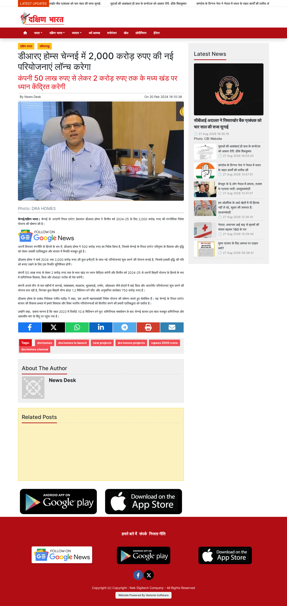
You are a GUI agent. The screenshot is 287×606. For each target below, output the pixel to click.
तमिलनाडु (45, 46)
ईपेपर (157, 33)
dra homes (44, 343)
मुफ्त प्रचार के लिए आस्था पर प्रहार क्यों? (238, 245)
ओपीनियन (140, 33)
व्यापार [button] (75, 33)
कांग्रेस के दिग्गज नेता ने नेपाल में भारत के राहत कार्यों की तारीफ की (218, 3)
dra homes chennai (34, 349)
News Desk (32, 97)
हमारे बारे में (129, 533)
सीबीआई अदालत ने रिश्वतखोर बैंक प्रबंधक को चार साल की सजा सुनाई (227, 123)
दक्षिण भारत (26, 46)
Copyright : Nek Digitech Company (138, 588)
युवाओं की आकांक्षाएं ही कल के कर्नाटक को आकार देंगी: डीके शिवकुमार (133, 3)
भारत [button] (37, 33)
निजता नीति (157, 533)
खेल (126, 33)
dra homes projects (131, 343)
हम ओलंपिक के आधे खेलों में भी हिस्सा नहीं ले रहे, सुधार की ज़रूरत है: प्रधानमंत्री (238, 207)
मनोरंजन (112, 33)
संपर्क (143, 533)
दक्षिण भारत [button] (56, 33)
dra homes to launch (72, 343)
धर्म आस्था (94, 33)
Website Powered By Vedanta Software (143, 595)
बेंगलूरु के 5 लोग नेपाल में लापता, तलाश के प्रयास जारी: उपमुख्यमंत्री (240, 186)
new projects (102, 343)
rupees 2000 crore (164, 343)
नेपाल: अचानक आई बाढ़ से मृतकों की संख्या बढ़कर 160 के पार (238, 227)
